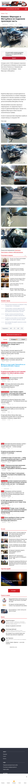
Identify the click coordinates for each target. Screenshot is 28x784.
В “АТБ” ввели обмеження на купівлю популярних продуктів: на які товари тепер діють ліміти (13, 502)
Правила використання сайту (10, 765)
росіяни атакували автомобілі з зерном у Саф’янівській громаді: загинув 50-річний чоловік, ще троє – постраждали (14, 482)
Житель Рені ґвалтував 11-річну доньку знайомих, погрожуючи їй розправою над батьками (13, 474)
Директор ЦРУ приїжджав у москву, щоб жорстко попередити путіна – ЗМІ (17, 557)
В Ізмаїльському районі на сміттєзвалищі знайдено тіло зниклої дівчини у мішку (13, 372)
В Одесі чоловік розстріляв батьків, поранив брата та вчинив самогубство (12, 359)
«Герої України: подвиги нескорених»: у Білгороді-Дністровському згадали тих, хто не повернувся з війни (13, 393)
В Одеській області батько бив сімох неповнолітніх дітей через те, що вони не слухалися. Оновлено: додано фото (12, 416)
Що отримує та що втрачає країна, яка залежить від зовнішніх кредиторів (15, 634)
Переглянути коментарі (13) (14, 334)
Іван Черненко (9, 638)
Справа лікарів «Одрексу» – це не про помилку (15, 643)
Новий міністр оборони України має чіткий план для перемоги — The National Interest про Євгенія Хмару (14, 401)
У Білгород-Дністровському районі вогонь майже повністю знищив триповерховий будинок (12, 385)
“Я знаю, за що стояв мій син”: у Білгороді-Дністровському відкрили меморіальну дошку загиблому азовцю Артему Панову (14, 511)
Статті (4, 756)
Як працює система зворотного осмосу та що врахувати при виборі (18, 605)
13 (16, 24)
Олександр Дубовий (11, 629)
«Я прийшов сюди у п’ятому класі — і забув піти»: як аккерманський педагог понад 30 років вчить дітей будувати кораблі (13, 459)
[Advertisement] (14, 82)
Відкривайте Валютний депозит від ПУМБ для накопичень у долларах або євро (18, 600)
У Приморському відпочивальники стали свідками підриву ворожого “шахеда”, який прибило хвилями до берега (13, 467)
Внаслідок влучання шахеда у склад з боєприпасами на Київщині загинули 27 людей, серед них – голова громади (13, 445)
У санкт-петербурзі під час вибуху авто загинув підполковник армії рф (17, 546)
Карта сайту (6, 769)
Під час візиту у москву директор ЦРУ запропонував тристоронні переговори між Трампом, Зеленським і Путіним (15, 310)
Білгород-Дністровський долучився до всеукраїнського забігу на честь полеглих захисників (13, 409)
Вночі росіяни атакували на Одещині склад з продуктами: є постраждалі (12, 344)
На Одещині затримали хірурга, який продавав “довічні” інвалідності (17, 552)
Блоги (4, 758)
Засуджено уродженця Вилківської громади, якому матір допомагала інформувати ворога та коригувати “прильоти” (18, 563)
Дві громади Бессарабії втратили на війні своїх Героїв (12, 378)
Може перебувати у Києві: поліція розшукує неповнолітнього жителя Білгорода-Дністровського (12, 519)
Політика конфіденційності (10, 767)
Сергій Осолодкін (10, 620)
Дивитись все (13, 647)
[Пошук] (23, 9)
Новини (5, 754)
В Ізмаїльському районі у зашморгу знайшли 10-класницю (11, 452)
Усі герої (13, 590)
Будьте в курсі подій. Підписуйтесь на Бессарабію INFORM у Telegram (13, 365)
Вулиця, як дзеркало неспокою (13, 625)
